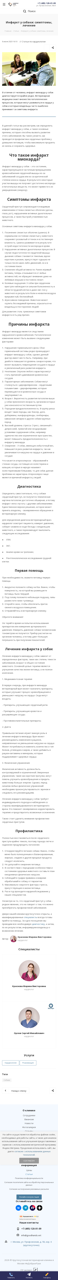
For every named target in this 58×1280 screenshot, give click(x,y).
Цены (29, 1170)
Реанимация (28, 1062)
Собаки (7, 1080)
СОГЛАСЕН (29, 1160)
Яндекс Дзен (39, 1208)
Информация (29, 1165)
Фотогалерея (29, 1127)
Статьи (29, 1174)
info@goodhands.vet (31, 1235)
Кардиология (10, 1062)
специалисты (30, 917)
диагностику (38, 924)
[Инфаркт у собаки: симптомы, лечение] (29, 69)
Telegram (25, 1208)
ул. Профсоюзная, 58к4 (46, 5)
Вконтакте (18, 1208)
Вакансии (29, 1119)
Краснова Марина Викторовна (29, 986)
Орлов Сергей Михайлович (29, 1033)
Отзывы (29, 1131)
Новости (29, 1123)
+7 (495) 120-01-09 (47, 3)
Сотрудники (29, 1115)
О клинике (29, 1110)
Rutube (32, 1208)
